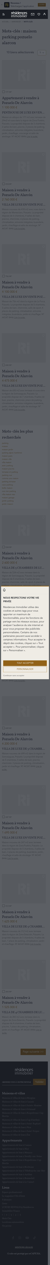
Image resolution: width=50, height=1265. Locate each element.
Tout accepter (25, 663)
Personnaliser (25, 669)
